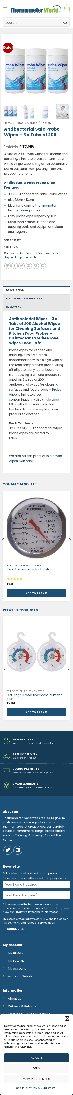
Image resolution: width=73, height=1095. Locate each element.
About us (14, 998)
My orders (15, 952)
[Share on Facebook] (14, 266)
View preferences (36, 1079)
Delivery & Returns (22, 1006)
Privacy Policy (23, 912)
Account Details (20, 976)
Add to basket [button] (36, 593)
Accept (37, 1058)
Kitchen (46, 123)
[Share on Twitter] (21, 266)
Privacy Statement (44, 1088)
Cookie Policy (24, 1088)
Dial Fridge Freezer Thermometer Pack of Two (35, 696)
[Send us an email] (17, 850)
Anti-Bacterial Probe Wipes (37, 253)
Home (8, 123)
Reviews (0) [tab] (14, 306)
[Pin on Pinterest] (36, 266)
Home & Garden (26, 123)
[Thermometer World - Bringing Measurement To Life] (36, 8)
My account (17, 968)
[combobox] (36, 22)
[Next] (62, 69)
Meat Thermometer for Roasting (30, 569)
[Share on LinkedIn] (43, 266)
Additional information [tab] (24, 298)
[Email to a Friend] (29, 266)
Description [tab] (15, 290)
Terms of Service (36, 922)
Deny (36, 1068)
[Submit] (65, 22)
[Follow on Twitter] (7, 850)
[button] (67, 1018)
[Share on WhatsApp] (7, 266)
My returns (16, 960)
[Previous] (10, 69)
